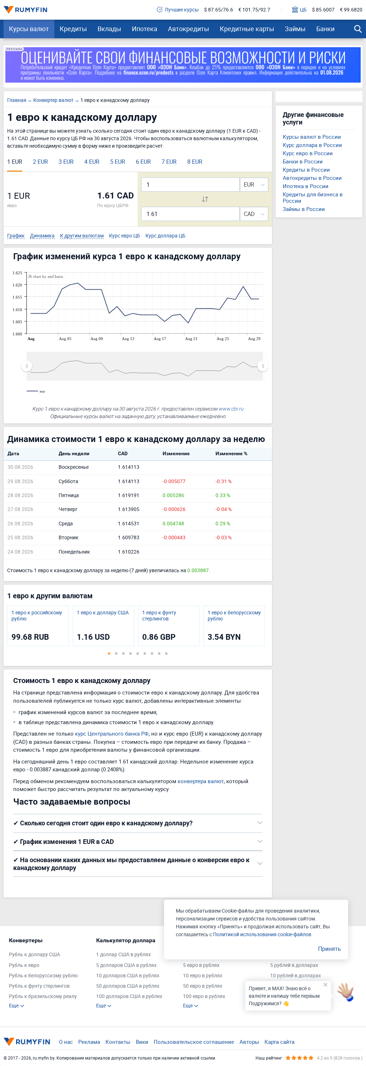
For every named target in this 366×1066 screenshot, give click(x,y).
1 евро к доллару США (103, 613)
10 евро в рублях (202, 976)
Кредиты (73, 28)
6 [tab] (144, 653)
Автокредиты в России (312, 178)
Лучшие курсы (182, 10)
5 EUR (117, 162)
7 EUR (169, 162)
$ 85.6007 (323, 10)
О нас (66, 1041)
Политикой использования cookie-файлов (262, 934)
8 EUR (194, 162)
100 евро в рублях (204, 996)
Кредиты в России (306, 169)
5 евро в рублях (201, 965)
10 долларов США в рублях (127, 976)
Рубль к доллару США (34, 955)
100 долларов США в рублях (129, 996)
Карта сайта (279, 1041)
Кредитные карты (247, 28)
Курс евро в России (308, 153)
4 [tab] (130, 653)
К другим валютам (82, 236)
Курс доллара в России (312, 145)
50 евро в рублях (202, 986)
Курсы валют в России (312, 136)
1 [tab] (109, 653)
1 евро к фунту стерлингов (159, 616)
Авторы (249, 1041)
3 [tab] (123, 653)
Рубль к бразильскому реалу (43, 996)
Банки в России (303, 161)
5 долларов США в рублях (126, 965)
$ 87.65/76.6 (218, 10)
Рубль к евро (24, 965)
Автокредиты (188, 28)
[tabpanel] (38, 625)
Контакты (117, 1041)
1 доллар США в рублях (123, 955)
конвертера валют (201, 781)
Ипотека (144, 28)
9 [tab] (166, 653)
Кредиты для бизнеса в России (313, 197)
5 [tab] (137, 653)
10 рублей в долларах (295, 976)
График (16, 236)
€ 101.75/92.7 (254, 10)
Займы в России (304, 209)
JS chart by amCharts (45, 276)
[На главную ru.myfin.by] (27, 1042)
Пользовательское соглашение (194, 1041)
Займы (295, 28)
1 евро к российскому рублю (36, 616)
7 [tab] (151, 653)
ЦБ (303, 10)
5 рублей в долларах (294, 965)
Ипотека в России (305, 186)
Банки (325, 28)
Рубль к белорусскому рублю (43, 976)
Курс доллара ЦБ (165, 236)
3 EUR (66, 162)
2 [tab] (116, 653)
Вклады (109, 28)
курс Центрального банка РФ (112, 733)
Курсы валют (29, 28)
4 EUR (91, 162)
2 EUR (40, 162)
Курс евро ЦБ (124, 236)
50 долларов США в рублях (127, 986)
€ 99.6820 (351, 10)
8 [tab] (159, 653)
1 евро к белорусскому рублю (234, 616)
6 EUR (143, 162)
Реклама (89, 1041)
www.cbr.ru (230, 408)
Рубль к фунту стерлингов (39, 986)
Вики (142, 1041)
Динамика (42, 236)
